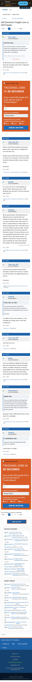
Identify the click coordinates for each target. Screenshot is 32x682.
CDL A (7, 123)
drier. (10, 533)
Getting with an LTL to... (19, 554)
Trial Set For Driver (15, 587)
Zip (5, 106)
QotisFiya (13, 72)
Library (15, 659)
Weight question (18, 558)
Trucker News (15, 656)
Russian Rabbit (8, 566)
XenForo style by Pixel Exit (16, 676)
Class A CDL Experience (11, 112)
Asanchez (14, 599)
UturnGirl (13, 585)
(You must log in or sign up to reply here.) (11, 512)
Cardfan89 (5, 250)
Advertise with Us (15, 662)
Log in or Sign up (25, 7)
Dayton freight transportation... (21, 569)
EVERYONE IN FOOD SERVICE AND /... (19, 564)
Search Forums (6, 14)
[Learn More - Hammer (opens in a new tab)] (16, 3)
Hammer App (15, 665)
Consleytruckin (18, 550)
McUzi (9, 199)
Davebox (13, 618)
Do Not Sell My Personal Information (15, 668)
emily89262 (15, 594)
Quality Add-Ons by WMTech (16, 677)
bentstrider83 (17, 555)
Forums (5, 10)
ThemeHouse (25, 678)
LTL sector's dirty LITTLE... (15, 532)
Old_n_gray (11, 37)
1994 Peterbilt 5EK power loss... (20, 597)
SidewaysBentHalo (7, 421)
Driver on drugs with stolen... (15, 627)
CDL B (14, 123)
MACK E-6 (5, 199)
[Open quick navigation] (28, 18)
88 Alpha (5, 286)
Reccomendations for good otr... (19, 617)
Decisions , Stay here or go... (21, 539)
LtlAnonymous (6, 72)
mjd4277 (13, 589)
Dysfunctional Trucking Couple (19, 612)
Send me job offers (16, 128)
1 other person (24, 286)
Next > (21, 28)
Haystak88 (15, 575)
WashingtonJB (18, 560)
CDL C (22, 123)
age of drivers (16, 592)
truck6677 (14, 537)
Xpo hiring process (19, 549)
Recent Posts (15, 14)
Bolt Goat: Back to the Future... (19, 584)
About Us (15, 654)
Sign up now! (16, 522)
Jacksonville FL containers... (19, 573)
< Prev (2, 28)
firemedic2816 (8, 547)
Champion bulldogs (9, 571)
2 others (23, 199)
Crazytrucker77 (18, 540)
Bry (9, 628)
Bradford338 (7, 610)
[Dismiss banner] (30, 3)
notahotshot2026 (8, 605)
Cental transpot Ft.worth (18, 535)
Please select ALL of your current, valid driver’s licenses (14, 120)
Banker (16, 286)
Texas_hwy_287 (20, 72)
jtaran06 (10, 182)
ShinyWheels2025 (8, 625)
